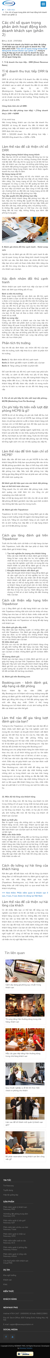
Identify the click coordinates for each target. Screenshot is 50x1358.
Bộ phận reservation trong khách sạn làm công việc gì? (25, 1158)
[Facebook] (6, 1336)
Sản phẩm (8, 1201)
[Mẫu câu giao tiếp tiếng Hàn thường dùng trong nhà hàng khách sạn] (25, 1039)
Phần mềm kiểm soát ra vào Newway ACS (14, 1242)
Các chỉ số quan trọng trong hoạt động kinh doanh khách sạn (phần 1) (24, 49)
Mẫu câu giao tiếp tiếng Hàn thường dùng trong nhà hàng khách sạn (23, 1054)
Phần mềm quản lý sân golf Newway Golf (14, 1222)
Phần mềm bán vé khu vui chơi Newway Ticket (15, 1228)
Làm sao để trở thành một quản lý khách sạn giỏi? (24, 1123)
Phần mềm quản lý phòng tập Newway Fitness (15, 1248)
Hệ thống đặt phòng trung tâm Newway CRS (15, 1215)
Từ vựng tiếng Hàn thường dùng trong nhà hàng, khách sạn (23, 1020)
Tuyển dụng (8, 1190)
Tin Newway (8, 1186)
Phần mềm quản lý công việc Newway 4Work (15, 1255)
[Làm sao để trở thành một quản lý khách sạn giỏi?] (25, 1108)
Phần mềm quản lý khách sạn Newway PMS (15, 1208)
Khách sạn (7, 1280)
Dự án (6, 1270)
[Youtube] (13, 1336)
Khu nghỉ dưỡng (9, 1275)
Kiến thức (8, 1291)
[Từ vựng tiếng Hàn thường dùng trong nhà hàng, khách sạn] (25, 1005)
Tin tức (7, 1180)
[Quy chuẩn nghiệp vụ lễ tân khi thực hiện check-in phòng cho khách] (25, 1074)
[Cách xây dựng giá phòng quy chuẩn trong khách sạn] (25, 971)
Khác (5, 1284)
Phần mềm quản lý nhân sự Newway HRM (14, 1235)
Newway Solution (26, 1348)
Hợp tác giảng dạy (10, 1195)
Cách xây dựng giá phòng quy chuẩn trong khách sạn (23, 986)
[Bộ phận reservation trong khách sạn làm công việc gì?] (25, 1142)
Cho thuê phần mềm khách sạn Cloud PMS (15, 1262)
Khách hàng (10, 1299)
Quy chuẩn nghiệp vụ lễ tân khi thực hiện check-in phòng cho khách (23, 1089)
